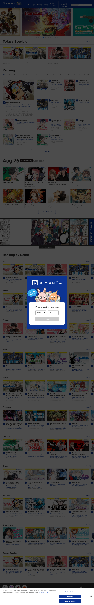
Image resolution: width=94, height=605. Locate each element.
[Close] (91, 596)
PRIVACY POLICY (44, 592)
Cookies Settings (70, 592)
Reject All (70, 596)
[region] (47, 596)
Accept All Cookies (70, 601)
